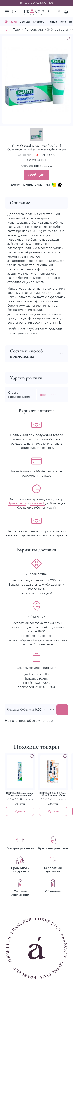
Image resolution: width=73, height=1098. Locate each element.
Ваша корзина (66, 12)
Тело (63, 21)
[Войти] (59, 12)
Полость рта (33, 29)
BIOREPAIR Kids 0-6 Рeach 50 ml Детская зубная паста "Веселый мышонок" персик (53, 794)
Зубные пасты (57, 29)
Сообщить (36, 175)
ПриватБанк (17, 503)
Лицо (53, 21)
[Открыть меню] (7, 11)
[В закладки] (68, 38)
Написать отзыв (62, 709)
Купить (20, 811)
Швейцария (49, 395)
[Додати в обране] (32, 756)
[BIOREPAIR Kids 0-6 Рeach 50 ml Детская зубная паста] (53, 771)
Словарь (38, 21)
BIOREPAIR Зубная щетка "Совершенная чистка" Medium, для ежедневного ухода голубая (19, 794)
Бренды (25, 21)
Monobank (37, 503)
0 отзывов (46, 166)
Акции (13, 21)
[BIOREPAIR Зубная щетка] (20, 771)
